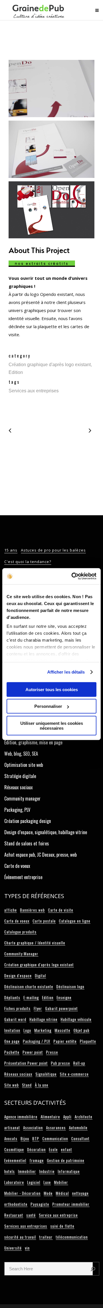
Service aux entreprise (58, 1215)
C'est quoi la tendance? (27, 561)
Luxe (47, 1182)
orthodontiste (15, 1204)
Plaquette (88, 1041)
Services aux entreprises (25, 1226)
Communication (55, 1138)
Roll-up (79, 1063)
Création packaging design (27, 821)
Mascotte (62, 1030)
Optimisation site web (23, 765)
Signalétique (46, 1074)
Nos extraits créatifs (42, 263)
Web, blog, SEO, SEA (21, 753)
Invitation (12, 1030)
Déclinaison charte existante (28, 986)
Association (33, 1127)
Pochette (11, 1052)
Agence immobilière (20, 1116)
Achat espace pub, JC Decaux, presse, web (40, 854)
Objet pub (82, 1030)
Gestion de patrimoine (65, 1160)
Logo (27, 1030)
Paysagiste (40, 1204)
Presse (52, 1052)
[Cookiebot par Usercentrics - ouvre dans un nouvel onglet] (72, 576)
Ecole (53, 1149)
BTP (35, 1138)
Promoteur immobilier (71, 1204)
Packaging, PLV (17, 810)
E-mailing (31, 997)
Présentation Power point (26, 1063)
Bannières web (32, 910)
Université (13, 1248)
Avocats (10, 1138)
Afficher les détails (66, 672)
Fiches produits (17, 1008)
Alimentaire (50, 1116)
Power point (33, 1052)
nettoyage (80, 1193)
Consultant (80, 1138)
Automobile (78, 1127)
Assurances (56, 1127)
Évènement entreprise (23, 877)
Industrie (47, 1171)
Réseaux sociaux (18, 787)
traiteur (46, 1237)
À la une (41, 1085)
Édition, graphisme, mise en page (33, 742)
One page (12, 1041)
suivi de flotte (62, 1226)
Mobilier (61, 1182)
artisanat (12, 1127)
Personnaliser (48, 706)
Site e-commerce (74, 1074)
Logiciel (33, 1182)
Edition (48, 997)
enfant (66, 1149)
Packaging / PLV (36, 1041)
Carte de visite (60, 910)
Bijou (25, 1138)
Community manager (22, 798)
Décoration (36, 1149)
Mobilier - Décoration (22, 1193)
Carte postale (44, 921)
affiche (10, 910)
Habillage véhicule (76, 1019)
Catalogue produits (20, 932)
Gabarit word (15, 1019)
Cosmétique (14, 1149)
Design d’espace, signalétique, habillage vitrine (45, 832)
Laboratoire (14, 1182)
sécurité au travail (20, 1237)
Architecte (83, 1116)
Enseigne (64, 997)
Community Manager (21, 954)
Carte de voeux (17, 866)
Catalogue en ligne (74, 921)
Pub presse (60, 1063)
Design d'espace (18, 975)
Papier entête (65, 1041)
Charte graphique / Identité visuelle (34, 943)
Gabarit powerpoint (61, 1008)
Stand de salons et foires (26, 843)
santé (31, 1215)
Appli (67, 1116)
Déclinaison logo (70, 986)
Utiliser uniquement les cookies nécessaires (51, 725)
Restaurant (13, 1215)
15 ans (10, 550)
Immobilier (27, 1171)
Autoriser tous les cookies (51, 689)
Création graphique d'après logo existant (39, 964)
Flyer (38, 1008)
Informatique (69, 1171)
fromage (36, 1160)
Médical (62, 1193)
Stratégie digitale (20, 776)
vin (27, 1248)
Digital (40, 975)
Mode (48, 1193)
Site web (11, 1085)
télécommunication (72, 1237)
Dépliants (12, 997)
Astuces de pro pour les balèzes (53, 550)
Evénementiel (15, 1160)
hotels (9, 1171)
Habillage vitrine (43, 1019)
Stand (27, 1085)
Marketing (43, 1030)
